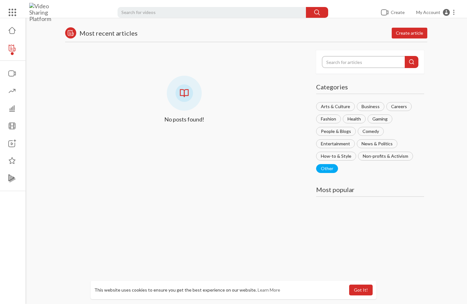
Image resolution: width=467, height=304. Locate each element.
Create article (409, 33)
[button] (435, 12)
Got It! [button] (361, 290)
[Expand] (12, 12)
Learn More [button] (269, 290)
